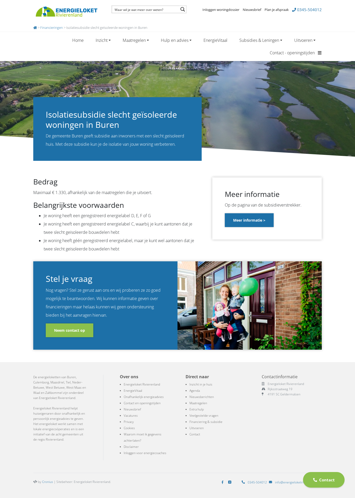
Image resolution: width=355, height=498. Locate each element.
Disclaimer (131, 446)
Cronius (47, 482)
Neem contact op (69, 330)
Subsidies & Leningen (259, 40)
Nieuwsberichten (201, 397)
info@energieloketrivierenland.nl (298, 482)
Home (78, 40)
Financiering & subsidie (205, 422)
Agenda (194, 390)
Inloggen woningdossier (220, 9)
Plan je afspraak (277, 9)
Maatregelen (134, 40)
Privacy (129, 422)
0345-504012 (309, 9)
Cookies (129, 428)
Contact (194, 434)
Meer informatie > (249, 220)
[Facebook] (223, 482)
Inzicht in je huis (200, 384)
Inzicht (102, 40)
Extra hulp (196, 409)
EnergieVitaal (215, 40)
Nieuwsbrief (252, 9)
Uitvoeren (303, 40)
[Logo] (66, 11)
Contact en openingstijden (142, 403)
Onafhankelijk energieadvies (144, 397)
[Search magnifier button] (182, 9)
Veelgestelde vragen (203, 415)
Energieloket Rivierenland (142, 384)
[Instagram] (230, 482)
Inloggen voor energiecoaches (145, 453)
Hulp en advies (174, 40)
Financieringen (51, 27)
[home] (35, 27)
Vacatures (131, 415)
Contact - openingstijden (293, 53)
